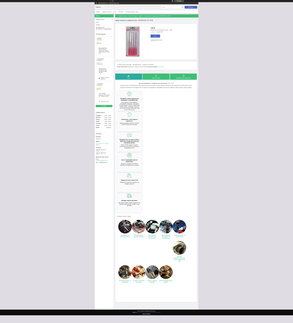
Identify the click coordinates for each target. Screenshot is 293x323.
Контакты (121, 11)
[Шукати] (182, 7)
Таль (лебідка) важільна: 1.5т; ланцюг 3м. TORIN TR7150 (104, 95)
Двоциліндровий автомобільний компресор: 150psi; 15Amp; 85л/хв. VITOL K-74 (104, 50)
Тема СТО (170, 83)
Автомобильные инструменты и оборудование (103, 28)
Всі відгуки (104, 106)
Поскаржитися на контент (142, 312)
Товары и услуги (106, 11)
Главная (98, 11)
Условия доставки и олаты (132, 11)
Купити (155, 36)
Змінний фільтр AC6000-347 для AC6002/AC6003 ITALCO (103, 70)
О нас (114, 11)
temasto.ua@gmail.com (101, 160)
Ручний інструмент (133, 16)
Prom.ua (154, 311)
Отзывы (98, 24)
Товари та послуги (122, 16)
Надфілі (141, 16)
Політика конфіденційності (155, 312)
